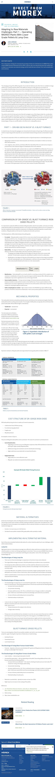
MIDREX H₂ (32, 760)
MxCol (32, 759)
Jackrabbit (9, 773)
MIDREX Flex (33, 758)
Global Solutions (34, 764)
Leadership (21, 760)
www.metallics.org (14, 318)
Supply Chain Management (35, 765)
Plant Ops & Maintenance (11, 26)
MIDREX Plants (22, 769)
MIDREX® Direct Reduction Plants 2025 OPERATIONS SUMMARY (32, 711)
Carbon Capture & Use (46, 760)
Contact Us (7, 765)
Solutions (33, 755)
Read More (18, 715)
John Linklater (12, 42)
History (20, 759)
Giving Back (21, 762)
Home (2, 765)
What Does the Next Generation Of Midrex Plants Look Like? (34, 724)
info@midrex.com (4, 761)
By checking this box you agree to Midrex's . (16, 749)
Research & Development (35, 763)
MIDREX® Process (34, 756)
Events (32, 771)
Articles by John (13, 46)
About (20, 755)
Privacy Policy (25, 749)
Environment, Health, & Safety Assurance (47, 757)
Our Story (21, 756)
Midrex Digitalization (34, 767)
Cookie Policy (29, 751)
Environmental (45, 755)
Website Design (4, 773)
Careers (44, 769)
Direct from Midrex (35, 769)
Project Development (34, 762)
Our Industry (21, 758)
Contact (20, 763)
